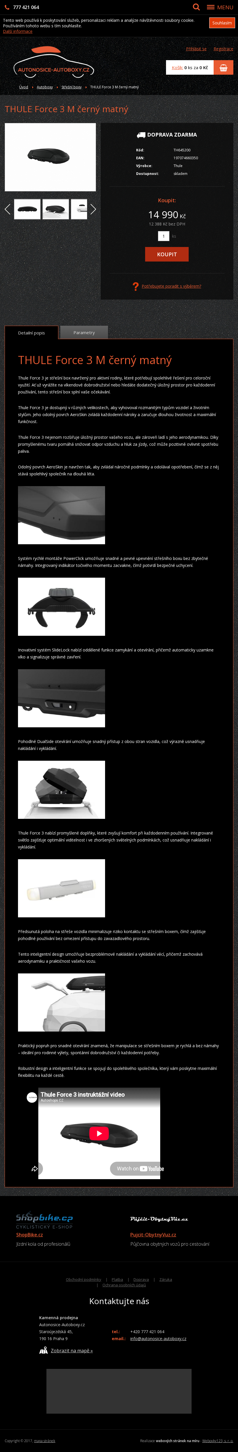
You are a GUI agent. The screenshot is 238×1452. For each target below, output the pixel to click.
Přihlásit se (196, 48)
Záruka (165, 1279)
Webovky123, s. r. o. (217, 1440)
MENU (225, 7)
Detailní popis (31, 333)
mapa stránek (44, 1440)
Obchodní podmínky (83, 1279)
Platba (117, 1279)
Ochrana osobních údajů (124, 1285)
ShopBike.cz (29, 1234)
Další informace (18, 31)
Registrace (223, 48)
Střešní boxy (72, 87)
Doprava (141, 1279)
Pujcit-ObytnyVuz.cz (153, 1234)
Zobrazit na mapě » (72, 1350)
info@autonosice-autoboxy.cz (158, 1338)
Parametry (84, 332)
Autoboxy (45, 87)
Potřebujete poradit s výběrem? (171, 286)
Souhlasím (222, 23)
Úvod (23, 87)
